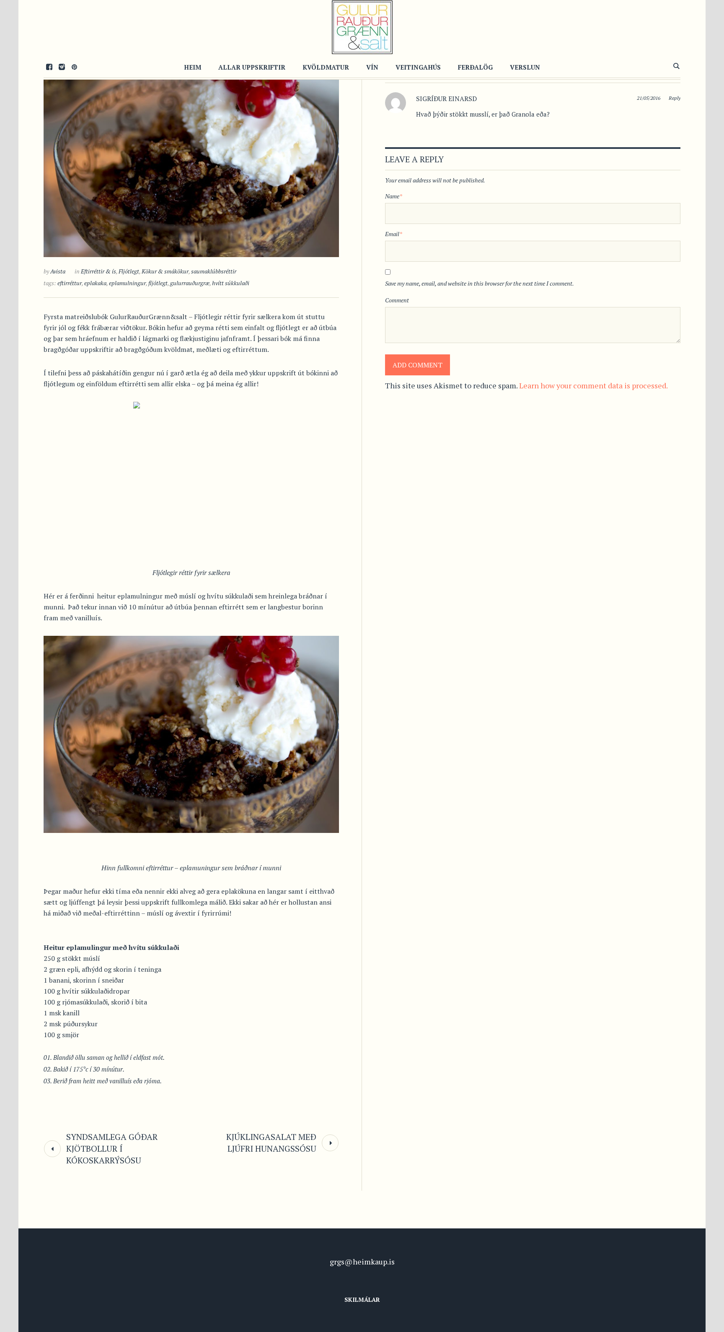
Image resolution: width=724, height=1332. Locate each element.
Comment (397, 300)
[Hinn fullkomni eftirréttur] (191, 158)
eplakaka (95, 283)
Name (393, 196)
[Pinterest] (74, 66)
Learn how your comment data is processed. (593, 385)
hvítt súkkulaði (230, 283)
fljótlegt (158, 283)
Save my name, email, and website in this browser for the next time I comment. (479, 283)
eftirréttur (69, 283)
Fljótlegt (129, 271)
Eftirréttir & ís (98, 271)
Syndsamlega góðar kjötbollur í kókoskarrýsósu (112, 1148)
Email (393, 234)
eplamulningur (127, 283)
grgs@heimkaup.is (362, 1262)
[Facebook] (49, 66)
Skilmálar (362, 1299)
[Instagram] (61, 66)
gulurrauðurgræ (189, 283)
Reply (674, 98)
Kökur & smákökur (165, 271)
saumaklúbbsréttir (213, 271)
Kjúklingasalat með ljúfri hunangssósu (271, 1142)
